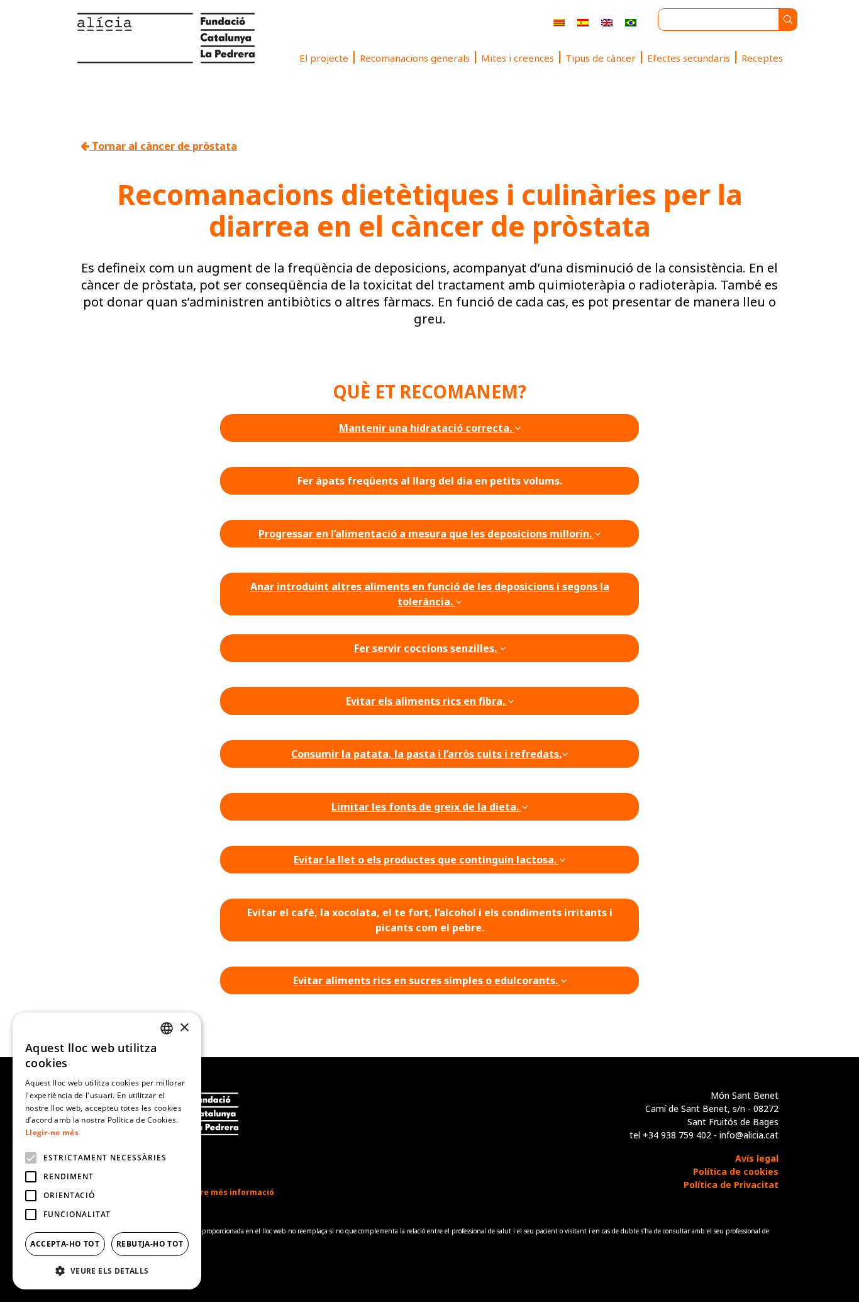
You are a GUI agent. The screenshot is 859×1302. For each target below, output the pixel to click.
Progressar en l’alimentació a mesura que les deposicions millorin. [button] (426, 534)
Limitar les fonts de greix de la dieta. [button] (426, 807)
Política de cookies (736, 1171)
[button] (107, 1270)
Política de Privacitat (731, 1185)
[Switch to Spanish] (583, 21)
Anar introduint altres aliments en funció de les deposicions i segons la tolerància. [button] (429, 594)
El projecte (323, 58)
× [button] (184, 1028)
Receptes (762, 58)
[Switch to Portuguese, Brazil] (631, 21)
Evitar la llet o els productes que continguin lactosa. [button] (426, 860)
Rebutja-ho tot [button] (150, 1243)
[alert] (107, 1151)
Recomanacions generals (415, 58)
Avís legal (757, 1158)
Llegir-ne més (52, 1132)
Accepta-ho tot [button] (64, 1243)
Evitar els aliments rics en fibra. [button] (426, 701)
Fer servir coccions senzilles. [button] (426, 648)
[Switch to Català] (559, 21)
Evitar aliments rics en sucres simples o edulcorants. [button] (426, 980)
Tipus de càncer (600, 58)
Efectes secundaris (688, 58)
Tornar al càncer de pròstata (163, 146)
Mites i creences (517, 58)
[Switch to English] (607, 21)
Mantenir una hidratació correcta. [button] (426, 428)
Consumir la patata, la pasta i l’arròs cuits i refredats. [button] (426, 754)
